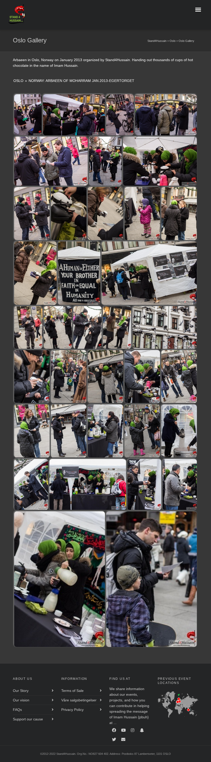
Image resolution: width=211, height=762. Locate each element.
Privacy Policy (72, 710)
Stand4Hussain (156, 40)
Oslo (172, 40)
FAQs (17, 710)
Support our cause (28, 719)
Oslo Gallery (186, 40)
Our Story (21, 691)
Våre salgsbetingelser (78, 700)
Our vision (21, 700)
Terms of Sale (72, 691)
